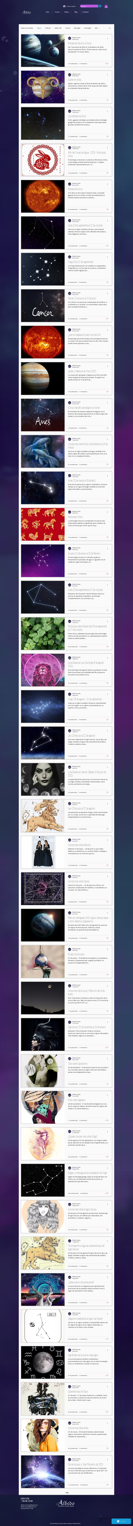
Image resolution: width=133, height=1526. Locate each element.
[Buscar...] (100, 6)
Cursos (67, 28)
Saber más (58, 28)
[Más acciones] (108, 38)
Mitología (77, 28)
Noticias (48, 28)
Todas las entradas (27, 28)
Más (96, 28)
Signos (39, 28)
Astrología (87, 28)
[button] (106, 6)
